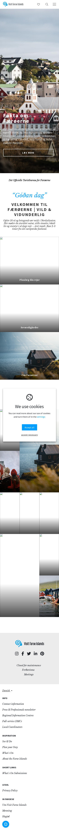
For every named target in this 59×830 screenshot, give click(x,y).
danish (6, 690)
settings (41, 416)
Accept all (29, 427)
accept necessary (29, 434)
